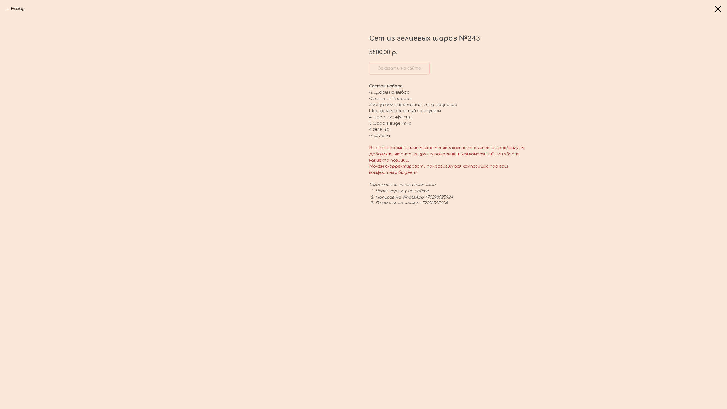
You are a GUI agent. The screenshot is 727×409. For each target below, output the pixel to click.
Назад (18, 9)
